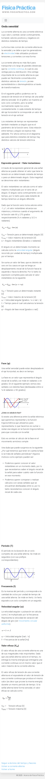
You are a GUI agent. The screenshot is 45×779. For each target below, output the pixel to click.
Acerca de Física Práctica (34, 775)
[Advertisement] (22, 338)
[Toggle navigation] (6, 20)
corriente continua (15, 69)
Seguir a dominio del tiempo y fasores (18, 763)
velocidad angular (25, 250)
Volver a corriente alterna (13, 766)
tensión (23, 81)
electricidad (9, 53)
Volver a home (8, 769)
